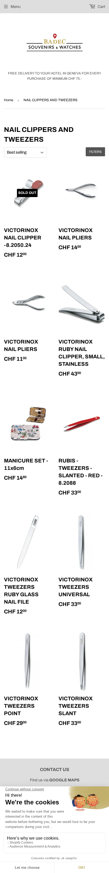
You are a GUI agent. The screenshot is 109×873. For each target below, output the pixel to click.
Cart (101, 7)
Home (8, 100)
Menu (15, 7)
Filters (95, 152)
